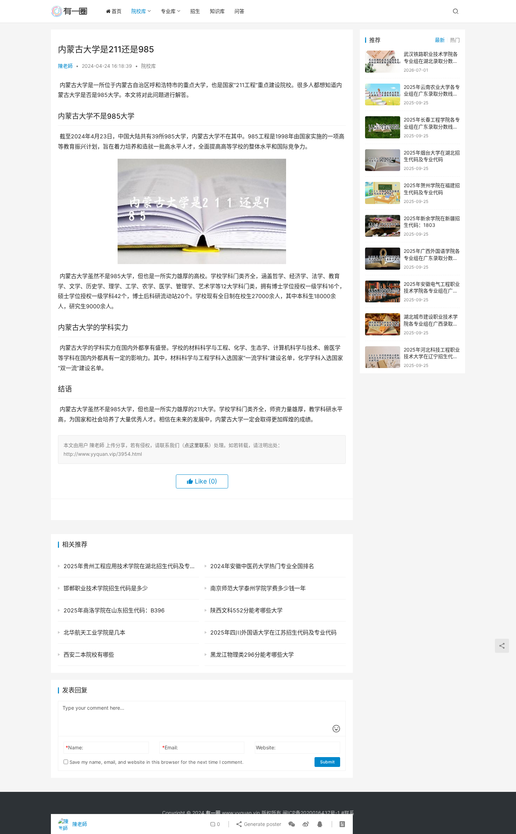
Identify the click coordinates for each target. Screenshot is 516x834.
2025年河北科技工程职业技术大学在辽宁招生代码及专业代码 (432, 356)
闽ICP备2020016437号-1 (311, 813)
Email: (170, 747)
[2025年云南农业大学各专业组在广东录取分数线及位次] (382, 95)
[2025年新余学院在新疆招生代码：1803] (382, 226)
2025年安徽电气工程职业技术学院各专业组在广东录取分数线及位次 (432, 291)
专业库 (168, 11)
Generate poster (262, 824)
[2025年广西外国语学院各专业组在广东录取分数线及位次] (382, 259)
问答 (239, 11)
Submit (327, 761)
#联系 (347, 813)
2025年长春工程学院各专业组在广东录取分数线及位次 (432, 126)
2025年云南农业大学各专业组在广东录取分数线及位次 (432, 94)
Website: (266, 747)
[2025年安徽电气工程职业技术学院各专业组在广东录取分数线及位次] (382, 292)
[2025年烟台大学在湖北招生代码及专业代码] (382, 160)
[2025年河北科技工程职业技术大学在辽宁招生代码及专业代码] (382, 357)
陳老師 (65, 66)
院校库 (138, 11)
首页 (116, 11)
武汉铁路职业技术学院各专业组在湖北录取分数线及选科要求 (431, 61)
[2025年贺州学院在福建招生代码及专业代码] (382, 193)
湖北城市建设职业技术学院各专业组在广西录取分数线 (431, 323)
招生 (195, 11)
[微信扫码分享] (291, 824)
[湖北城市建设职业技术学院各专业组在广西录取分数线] (382, 324)
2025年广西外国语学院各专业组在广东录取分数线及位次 (432, 258)
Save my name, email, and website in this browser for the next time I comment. (156, 762)
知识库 (217, 11)
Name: (74, 747)
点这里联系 (196, 445)
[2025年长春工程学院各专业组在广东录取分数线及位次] (382, 127)
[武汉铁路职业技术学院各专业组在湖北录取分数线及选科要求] (382, 62)
